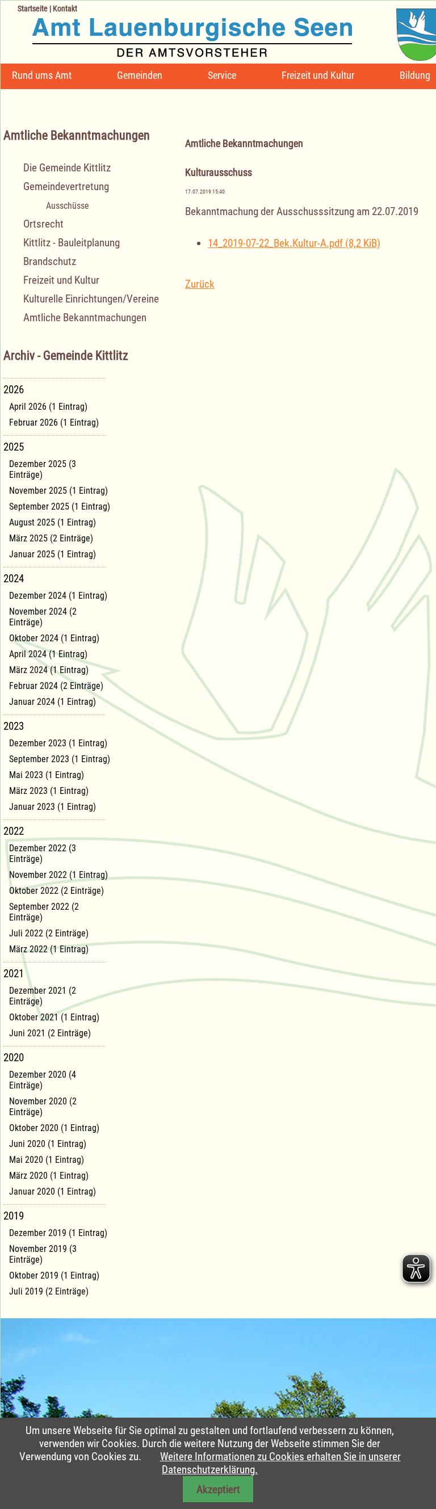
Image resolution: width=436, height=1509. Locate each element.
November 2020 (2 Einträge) (43, 1106)
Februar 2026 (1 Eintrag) (54, 422)
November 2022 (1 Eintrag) (58, 874)
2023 (13, 726)
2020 (13, 1057)
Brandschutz (49, 261)
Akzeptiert (218, 1489)
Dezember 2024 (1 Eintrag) (58, 595)
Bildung (415, 75)
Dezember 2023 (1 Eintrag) (58, 743)
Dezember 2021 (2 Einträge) (42, 996)
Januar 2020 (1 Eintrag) (52, 1191)
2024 (13, 578)
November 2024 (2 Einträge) (43, 617)
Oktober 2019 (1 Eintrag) (54, 1275)
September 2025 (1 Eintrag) (59, 506)
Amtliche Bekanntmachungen (84, 317)
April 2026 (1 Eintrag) (48, 406)
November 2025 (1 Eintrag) (58, 490)
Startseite (33, 8)
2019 (13, 1215)
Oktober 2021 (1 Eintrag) (54, 1017)
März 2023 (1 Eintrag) (49, 790)
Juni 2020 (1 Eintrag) (47, 1143)
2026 (13, 389)
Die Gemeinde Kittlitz (67, 167)
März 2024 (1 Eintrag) (49, 670)
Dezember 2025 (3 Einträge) (42, 469)
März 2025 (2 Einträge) (51, 538)
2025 (13, 446)
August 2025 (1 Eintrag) (52, 522)
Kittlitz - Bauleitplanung (71, 242)
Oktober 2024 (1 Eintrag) (54, 638)
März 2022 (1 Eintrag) (49, 949)
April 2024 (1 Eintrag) (48, 654)
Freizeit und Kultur (318, 75)
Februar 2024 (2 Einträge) (56, 685)
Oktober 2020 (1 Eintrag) (54, 1128)
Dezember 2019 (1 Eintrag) (58, 1233)
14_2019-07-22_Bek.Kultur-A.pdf (294, 243)
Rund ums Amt (42, 75)
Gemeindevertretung (66, 186)
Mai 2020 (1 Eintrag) (46, 1159)
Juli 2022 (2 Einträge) (49, 933)
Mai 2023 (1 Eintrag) (46, 775)
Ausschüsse (67, 205)
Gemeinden (139, 75)
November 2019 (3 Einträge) (43, 1254)
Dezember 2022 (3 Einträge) (42, 853)
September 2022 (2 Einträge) (44, 912)
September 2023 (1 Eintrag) (59, 759)
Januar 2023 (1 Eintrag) (52, 806)
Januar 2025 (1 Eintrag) (52, 554)
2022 (13, 831)
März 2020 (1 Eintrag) (49, 1175)
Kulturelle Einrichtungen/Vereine (91, 298)
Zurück (200, 284)
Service (222, 75)
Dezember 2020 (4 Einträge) (42, 1080)
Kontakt (65, 8)
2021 (13, 973)
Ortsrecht (43, 223)
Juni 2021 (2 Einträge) (50, 1033)
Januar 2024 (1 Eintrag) (52, 701)
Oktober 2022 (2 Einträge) (56, 890)
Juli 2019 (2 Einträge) (49, 1291)
